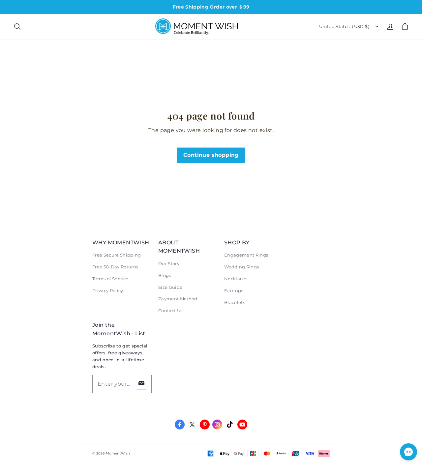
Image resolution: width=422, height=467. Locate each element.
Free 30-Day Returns (115, 266)
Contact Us (170, 310)
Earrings (233, 290)
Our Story (168, 263)
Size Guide (170, 287)
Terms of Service (110, 278)
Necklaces (235, 278)
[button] (17, 26)
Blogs (164, 275)
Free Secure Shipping (116, 255)
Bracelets (234, 302)
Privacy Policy (107, 290)
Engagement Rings (246, 255)
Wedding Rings (241, 266)
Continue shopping (211, 155)
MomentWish (118, 453)
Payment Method (177, 298)
